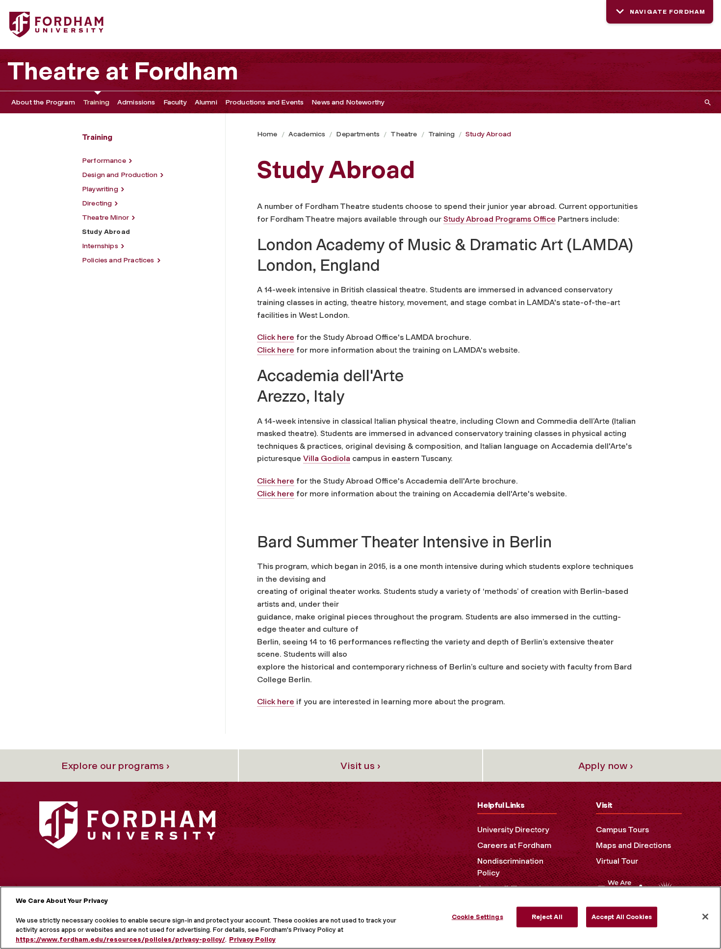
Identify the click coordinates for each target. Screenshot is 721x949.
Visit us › (360, 765)
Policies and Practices (118, 260)
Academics (306, 134)
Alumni (206, 102)
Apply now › (605, 765)
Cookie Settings (477, 917)
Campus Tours (622, 829)
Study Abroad (488, 134)
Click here (275, 337)
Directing (97, 203)
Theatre (403, 134)
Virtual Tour (617, 861)
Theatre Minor (105, 217)
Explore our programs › (115, 765)
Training (96, 102)
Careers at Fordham (514, 845)
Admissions (136, 102)
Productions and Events (264, 102)
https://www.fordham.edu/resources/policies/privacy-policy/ (120, 939)
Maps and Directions (633, 845)
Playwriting (100, 189)
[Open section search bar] (706, 102)
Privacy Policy (252, 939)
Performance (104, 160)
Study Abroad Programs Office (499, 219)
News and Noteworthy (348, 102)
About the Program (43, 102)
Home (267, 134)
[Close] (705, 916)
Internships (100, 246)
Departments (358, 134)
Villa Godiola (326, 458)
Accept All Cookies (622, 917)
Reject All (547, 917)
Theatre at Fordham (122, 71)
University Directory (513, 829)
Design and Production (119, 175)
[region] (360, 917)
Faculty (175, 102)
